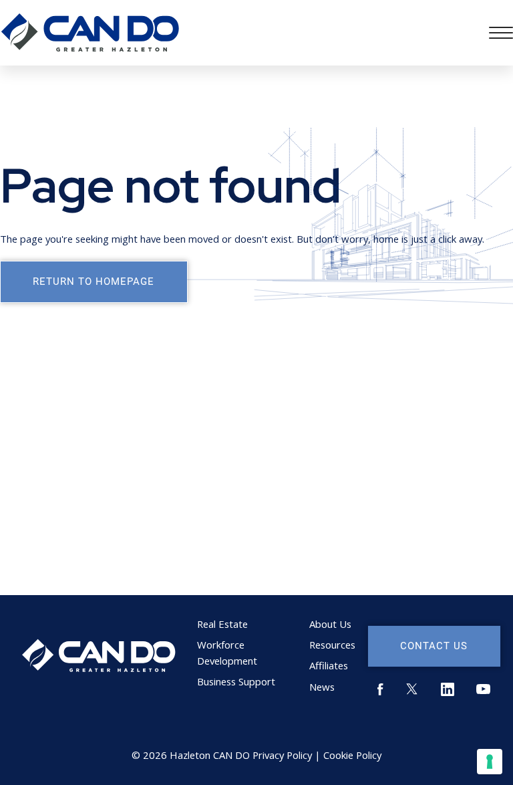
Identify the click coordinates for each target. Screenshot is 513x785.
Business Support (236, 681)
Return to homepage (93, 281)
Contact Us (434, 645)
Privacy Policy (282, 755)
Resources (332, 644)
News (322, 686)
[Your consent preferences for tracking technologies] (489, 761)
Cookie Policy (352, 755)
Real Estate (222, 624)
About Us (330, 624)
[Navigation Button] (501, 33)
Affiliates (328, 665)
